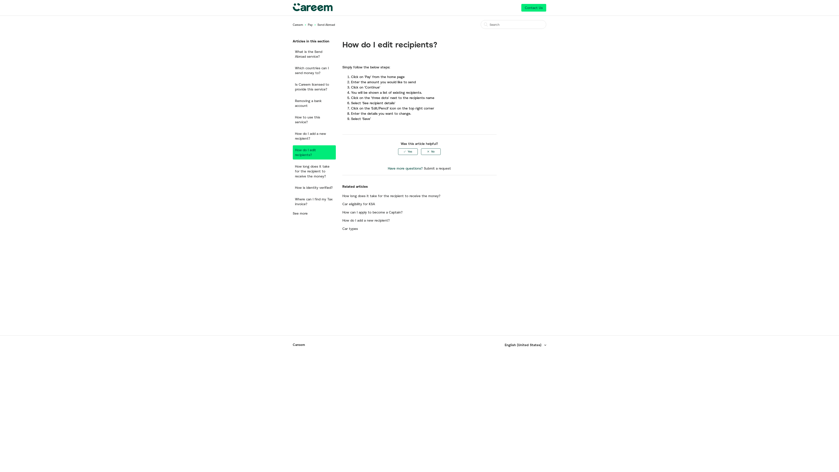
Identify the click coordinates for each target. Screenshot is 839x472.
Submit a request (437, 168)
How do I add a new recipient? (310, 136)
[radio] (408, 151)
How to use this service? (307, 119)
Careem (298, 24)
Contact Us (534, 8)
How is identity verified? (314, 187)
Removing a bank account (308, 103)
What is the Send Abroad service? (308, 54)
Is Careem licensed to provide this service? (312, 86)
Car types (350, 229)
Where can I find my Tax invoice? (314, 201)
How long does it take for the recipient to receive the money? (312, 171)
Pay (310, 24)
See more (300, 213)
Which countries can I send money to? (312, 70)
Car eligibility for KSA (358, 204)
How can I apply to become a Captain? (372, 212)
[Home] (313, 10)
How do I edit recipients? (305, 152)
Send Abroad (326, 24)
